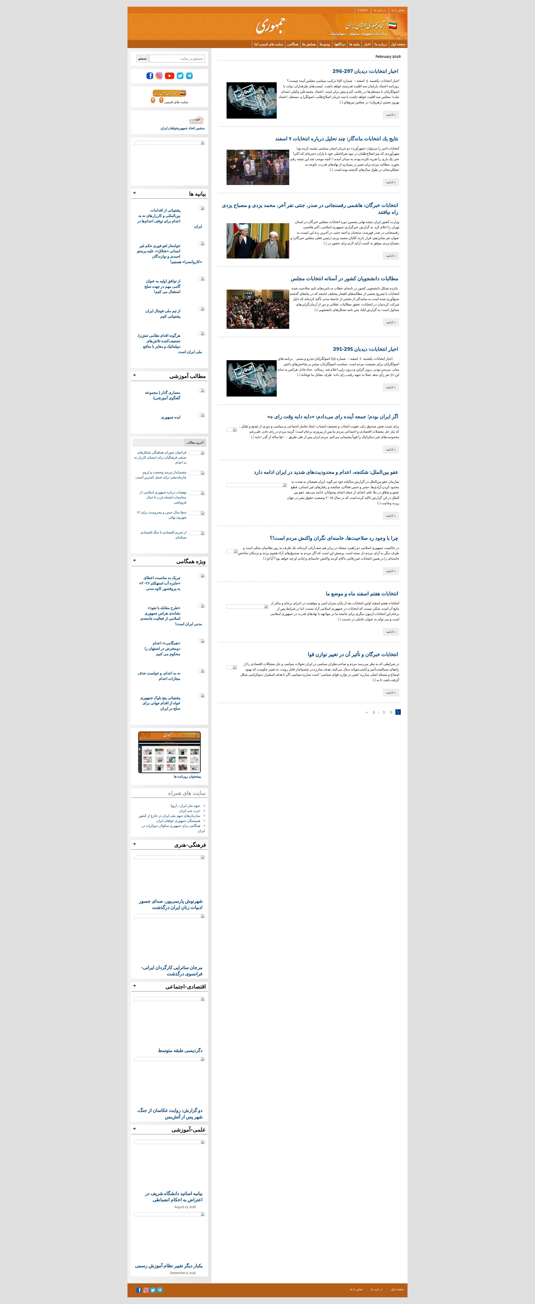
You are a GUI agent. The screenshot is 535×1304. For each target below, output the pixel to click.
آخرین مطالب (195, 442)
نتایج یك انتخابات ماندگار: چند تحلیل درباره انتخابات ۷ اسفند (336, 138)
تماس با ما (398, 10)
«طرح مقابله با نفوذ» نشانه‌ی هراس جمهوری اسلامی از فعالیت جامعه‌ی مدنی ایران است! (171, 615)
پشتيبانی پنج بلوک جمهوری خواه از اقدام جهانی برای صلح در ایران (160, 703)
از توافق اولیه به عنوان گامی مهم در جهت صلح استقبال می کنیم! (162, 286)
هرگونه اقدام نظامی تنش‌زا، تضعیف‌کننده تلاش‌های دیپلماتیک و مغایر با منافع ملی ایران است (169, 343)
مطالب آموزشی (187, 376)
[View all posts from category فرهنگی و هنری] (135, 845)
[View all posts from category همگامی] (135, 561)
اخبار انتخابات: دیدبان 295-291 (365, 348)
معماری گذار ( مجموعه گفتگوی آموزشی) (162, 395)
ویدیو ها (325, 44)
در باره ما (380, 10)
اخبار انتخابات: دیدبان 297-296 (365, 70)
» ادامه (391, 115)
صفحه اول (398, 44)
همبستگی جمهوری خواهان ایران (178, 821)
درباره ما (381, 44)
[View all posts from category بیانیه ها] (135, 194)
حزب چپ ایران (189, 811)
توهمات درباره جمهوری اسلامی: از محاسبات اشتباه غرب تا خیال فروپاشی (163, 497)
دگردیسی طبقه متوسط (180, 1050)
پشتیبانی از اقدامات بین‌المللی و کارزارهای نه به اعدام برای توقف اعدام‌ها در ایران (169, 218)
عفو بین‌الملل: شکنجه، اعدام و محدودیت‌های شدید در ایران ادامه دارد (326, 471)
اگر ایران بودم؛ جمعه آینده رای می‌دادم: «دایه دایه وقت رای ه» (332, 416)
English (363, 10)
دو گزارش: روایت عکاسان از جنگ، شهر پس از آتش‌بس (170, 1113)
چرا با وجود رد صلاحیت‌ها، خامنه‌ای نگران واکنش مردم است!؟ (334, 537)
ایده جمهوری (170, 416)
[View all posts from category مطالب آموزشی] (135, 376)
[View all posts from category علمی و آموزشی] (135, 1130)
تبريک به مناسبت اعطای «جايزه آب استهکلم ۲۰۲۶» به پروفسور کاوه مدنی (159, 583)
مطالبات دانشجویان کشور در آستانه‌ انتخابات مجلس (344, 278)
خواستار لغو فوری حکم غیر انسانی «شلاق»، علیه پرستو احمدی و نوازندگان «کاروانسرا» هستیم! (169, 253)
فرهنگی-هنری (190, 845)
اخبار (367, 44)
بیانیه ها (354, 44)
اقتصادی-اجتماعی (186, 986)
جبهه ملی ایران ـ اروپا (185, 806)
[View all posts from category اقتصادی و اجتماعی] (135, 987)
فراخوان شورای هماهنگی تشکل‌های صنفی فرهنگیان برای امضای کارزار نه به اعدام (160, 457)
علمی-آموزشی (189, 1130)
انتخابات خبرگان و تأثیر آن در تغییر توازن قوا (353, 654)
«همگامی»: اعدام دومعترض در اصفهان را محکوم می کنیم (162, 648)
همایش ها (309, 44)
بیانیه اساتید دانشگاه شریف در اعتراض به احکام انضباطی (174, 1196)
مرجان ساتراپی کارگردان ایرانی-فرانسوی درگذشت (172, 970)
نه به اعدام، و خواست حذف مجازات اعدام (159, 675)
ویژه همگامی (191, 561)
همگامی (292, 44)
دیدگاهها (339, 44)
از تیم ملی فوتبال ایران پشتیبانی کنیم (162, 313)
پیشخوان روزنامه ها (187, 776)
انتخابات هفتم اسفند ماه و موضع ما (362, 593)
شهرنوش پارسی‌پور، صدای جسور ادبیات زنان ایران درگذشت (171, 904)
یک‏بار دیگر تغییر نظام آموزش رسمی (169, 1265)
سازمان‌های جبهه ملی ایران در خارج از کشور (169, 816)
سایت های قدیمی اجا (268, 44)
